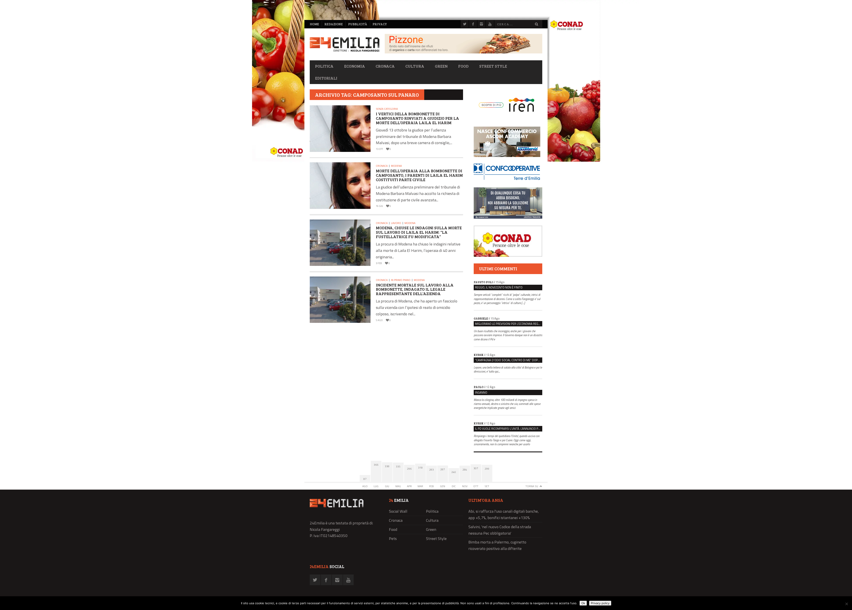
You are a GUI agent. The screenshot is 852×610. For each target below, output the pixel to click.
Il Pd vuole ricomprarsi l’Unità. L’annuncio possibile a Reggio (508, 428)
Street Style (493, 66)
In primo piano (400, 280)
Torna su (531, 486)
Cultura (414, 66)
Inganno (481, 392)
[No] (846, 604)
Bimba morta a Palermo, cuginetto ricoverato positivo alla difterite (497, 545)
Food (463, 66)
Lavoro (396, 223)
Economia (354, 66)
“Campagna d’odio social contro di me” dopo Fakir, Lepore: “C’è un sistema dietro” (508, 360)
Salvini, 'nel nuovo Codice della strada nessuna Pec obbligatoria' (499, 530)
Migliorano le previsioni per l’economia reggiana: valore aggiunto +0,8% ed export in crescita (508, 324)
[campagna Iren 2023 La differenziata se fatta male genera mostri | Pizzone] (463, 52)
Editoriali (326, 78)
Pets (393, 538)
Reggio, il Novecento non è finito (499, 287)
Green (441, 66)
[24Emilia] (344, 44)
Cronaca (385, 66)
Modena (396, 166)
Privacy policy (600, 603)
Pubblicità (357, 24)
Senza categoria (387, 109)
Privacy (380, 24)
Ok (583, 603)
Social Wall (398, 511)
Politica (324, 66)
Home (314, 24)
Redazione (333, 24)
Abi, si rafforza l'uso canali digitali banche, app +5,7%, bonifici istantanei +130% (503, 514)
